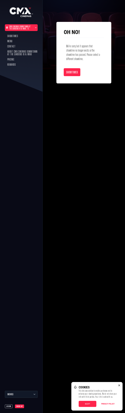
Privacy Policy (107, 404)
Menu (9, 41)
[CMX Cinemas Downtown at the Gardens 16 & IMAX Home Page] (21, 12)
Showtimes (12, 36)
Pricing (10, 59)
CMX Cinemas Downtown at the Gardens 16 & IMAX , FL (20, 27)
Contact (11, 46)
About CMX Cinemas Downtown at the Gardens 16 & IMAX (22, 53)
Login (8, 406)
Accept (87, 404)
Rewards (11, 64)
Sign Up (19, 406)
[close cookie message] (119, 385)
